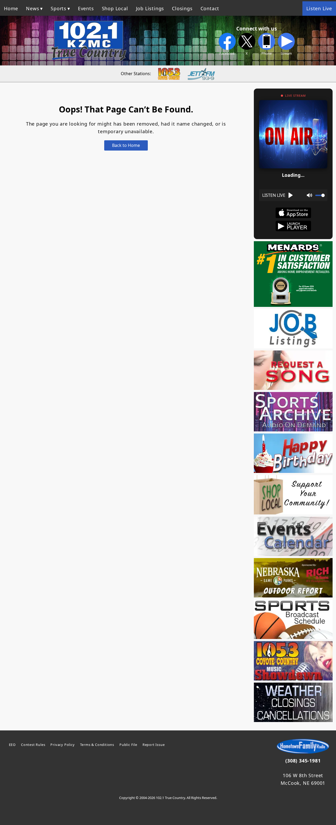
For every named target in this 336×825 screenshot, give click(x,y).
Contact (210, 8)
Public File (128, 744)
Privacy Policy (62, 744)
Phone (266, 53)
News (32, 8)
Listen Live (319, 8)
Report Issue (154, 744)
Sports (58, 8)
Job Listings (150, 8)
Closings (182, 8)
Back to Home (126, 145)
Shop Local (115, 8)
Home (11, 8)
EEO (12, 744)
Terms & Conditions (97, 744)
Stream (286, 53)
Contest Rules (33, 744)
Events (86, 8)
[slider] (320, 195)
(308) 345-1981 (303, 760)
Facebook (227, 53)
